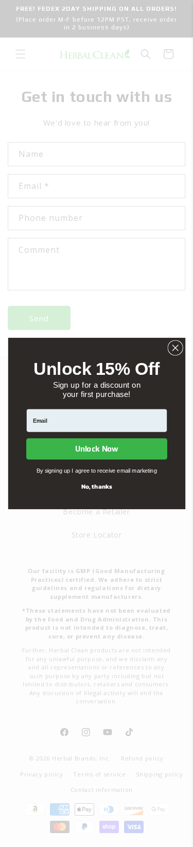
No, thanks (96, 486)
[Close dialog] (175, 348)
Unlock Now (96, 449)
